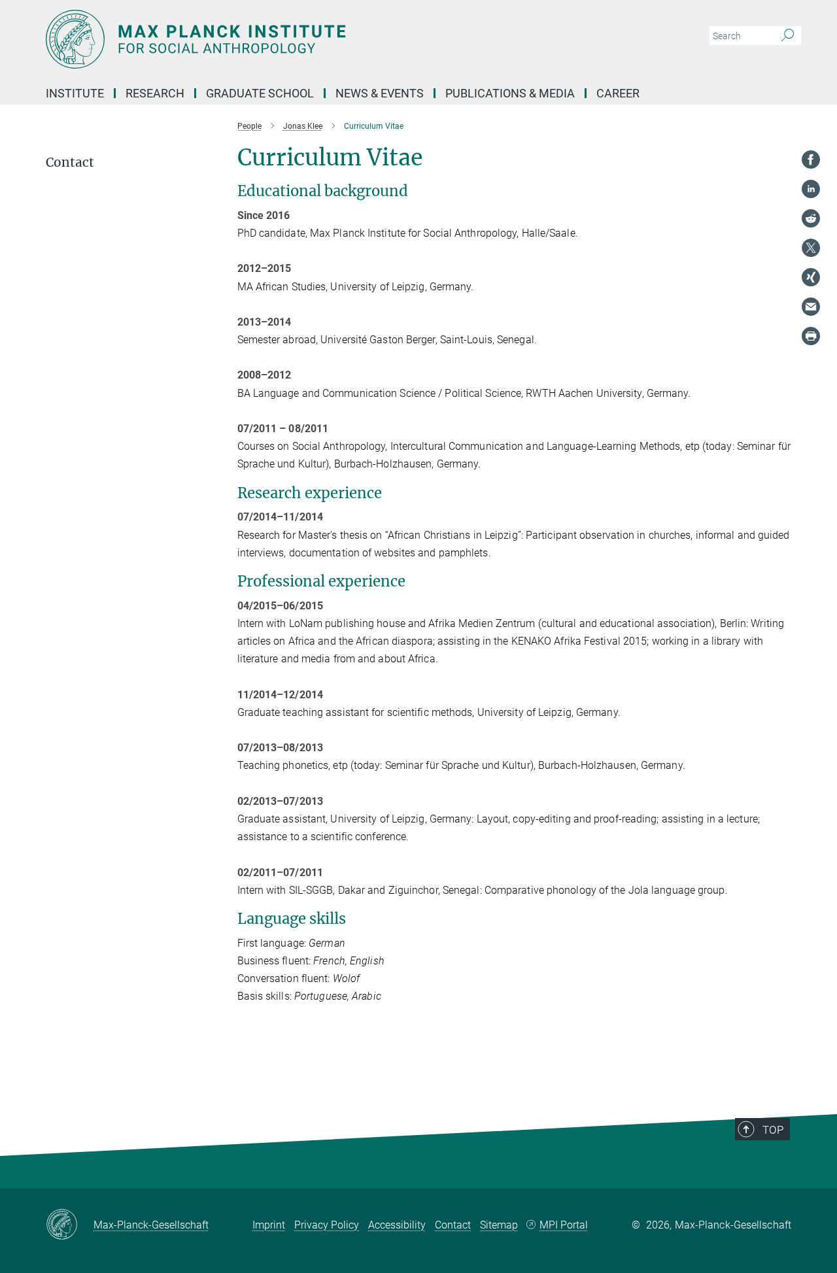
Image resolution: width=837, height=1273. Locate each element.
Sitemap (499, 1225)
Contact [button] (70, 162)
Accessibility (397, 1225)
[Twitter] (811, 248)
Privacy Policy (326, 1225)
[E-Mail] (811, 306)
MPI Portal (563, 1225)
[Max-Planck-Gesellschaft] (70, 1225)
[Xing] (811, 277)
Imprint (268, 1225)
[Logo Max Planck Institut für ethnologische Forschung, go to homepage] (291, 39)
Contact (453, 1225)
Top (772, 1129)
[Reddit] (811, 218)
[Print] (811, 336)
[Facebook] (811, 159)
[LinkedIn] (811, 189)
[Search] (787, 36)
